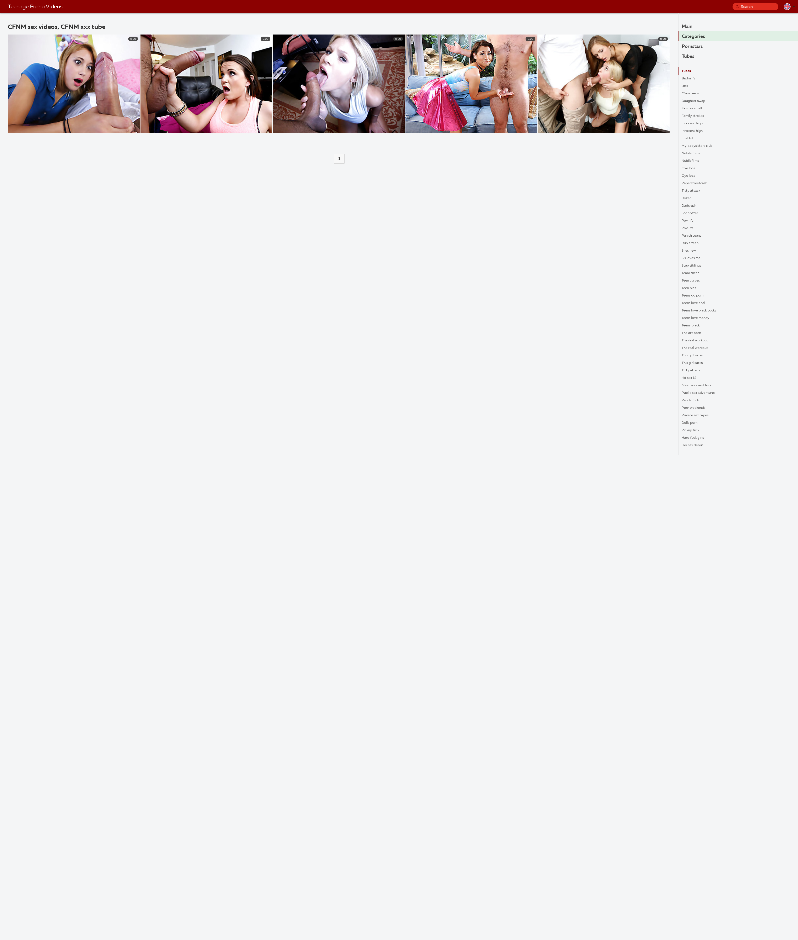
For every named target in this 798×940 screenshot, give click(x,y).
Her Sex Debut (692, 445)
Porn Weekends (693, 408)
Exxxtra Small (692, 108)
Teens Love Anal (693, 303)
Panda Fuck (690, 400)
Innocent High (692, 123)
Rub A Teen (690, 243)
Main (687, 26)
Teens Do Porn (692, 295)
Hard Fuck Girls (693, 438)
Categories (693, 36)
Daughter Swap (693, 101)
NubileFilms (690, 161)
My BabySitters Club (697, 146)
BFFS (685, 86)
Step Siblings (691, 265)
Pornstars (692, 46)
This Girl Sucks (692, 355)
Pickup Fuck (690, 430)
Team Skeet (690, 273)
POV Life (687, 220)
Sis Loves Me (691, 258)
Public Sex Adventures (698, 393)
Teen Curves (691, 280)
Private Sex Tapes (695, 415)
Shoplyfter (690, 213)
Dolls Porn (689, 423)
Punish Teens (691, 235)
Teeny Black (691, 325)
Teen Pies (689, 288)
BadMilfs (688, 78)
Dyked (687, 198)
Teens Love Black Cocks (699, 310)
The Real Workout (695, 340)
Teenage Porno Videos (35, 7)
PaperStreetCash (694, 183)
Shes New (689, 250)
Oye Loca (688, 168)
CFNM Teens (690, 93)
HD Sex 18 (689, 378)
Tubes (688, 56)
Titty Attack (691, 191)
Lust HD (687, 138)
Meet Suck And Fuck (696, 385)
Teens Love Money (695, 318)
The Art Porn (691, 333)
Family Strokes (693, 116)
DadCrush (689, 206)
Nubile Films (691, 153)
